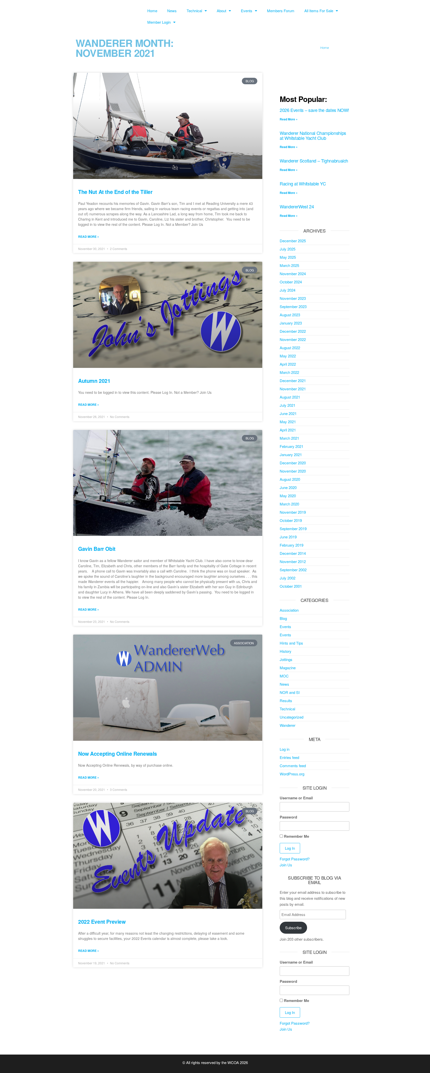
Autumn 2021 (94, 380)
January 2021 (291, 454)
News (172, 10)
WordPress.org (292, 773)
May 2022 (288, 355)
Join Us (286, 864)
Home (152, 10)
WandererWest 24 (297, 206)
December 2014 (293, 553)
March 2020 (289, 503)
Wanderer (287, 725)
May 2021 (288, 421)
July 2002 (287, 577)
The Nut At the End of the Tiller (115, 191)
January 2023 (291, 323)
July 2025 (287, 248)
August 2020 (290, 479)
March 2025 (289, 265)
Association (289, 610)
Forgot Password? (295, 858)
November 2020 (293, 471)
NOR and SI (290, 692)
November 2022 (293, 339)
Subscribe (293, 927)
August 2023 (290, 314)
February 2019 (291, 545)
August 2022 (290, 347)
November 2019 (293, 512)
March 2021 (289, 438)
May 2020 (288, 495)
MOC (284, 675)
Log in (284, 749)
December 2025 (293, 240)
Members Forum (280, 10)
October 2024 (291, 281)
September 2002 (293, 569)
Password (288, 817)
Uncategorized (291, 717)
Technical (194, 10)
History (285, 651)
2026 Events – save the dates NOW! (314, 110)
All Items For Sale (318, 10)
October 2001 (291, 586)
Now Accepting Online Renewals (117, 753)
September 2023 (293, 306)
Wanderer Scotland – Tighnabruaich (314, 160)
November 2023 (293, 298)
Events (246, 10)
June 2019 (288, 536)
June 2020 (288, 487)
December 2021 (293, 380)
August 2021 (290, 397)
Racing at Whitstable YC (303, 183)
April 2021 (288, 429)
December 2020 (293, 462)
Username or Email (296, 798)
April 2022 (288, 364)
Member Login (159, 22)
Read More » (88, 236)
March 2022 (289, 372)
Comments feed (293, 765)
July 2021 (287, 405)
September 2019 (293, 528)
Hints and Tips (291, 643)
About (221, 10)
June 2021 (288, 413)
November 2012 (293, 561)
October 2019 (291, 520)
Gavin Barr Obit (96, 548)
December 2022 (293, 331)
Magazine (288, 667)
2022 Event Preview (101, 921)
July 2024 (287, 290)
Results (286, 700)
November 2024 (293, 273)
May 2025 (288, 257)
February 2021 (291, 446)
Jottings (286, 659)
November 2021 (293, 388)
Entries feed (289, 757)
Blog (283, 618)
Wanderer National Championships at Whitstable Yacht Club (313, 135)
